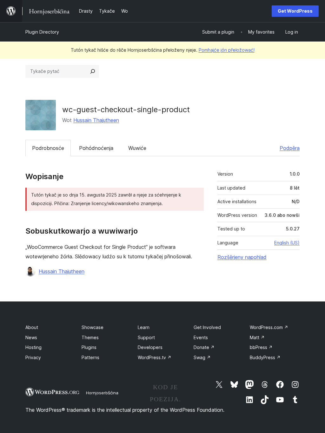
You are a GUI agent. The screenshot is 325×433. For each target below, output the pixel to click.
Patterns (90, 357)
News (31, 337)
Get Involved (207, 327)
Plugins (89, 347)
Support (146, 337)
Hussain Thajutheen (96, 120)
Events (201, 337)
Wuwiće (137, 148)
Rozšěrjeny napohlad (242, 257)
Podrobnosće (48, 148)
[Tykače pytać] (92, 71)
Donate (204, 347)
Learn (143, 327)
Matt (257, 337)
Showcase (92, 327)
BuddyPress (265, 357)
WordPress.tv (154, 357)
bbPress (261, 347)
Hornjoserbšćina (102, 392)
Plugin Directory (42, 32)
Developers (150, 347)
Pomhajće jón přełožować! (227, 50)
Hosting (33, 347)
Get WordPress (295, 11)
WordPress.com (269, 327)
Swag (202, 357)
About (31, 327)
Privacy (33, 357)
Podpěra (290, 148)
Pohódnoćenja (96, 148)
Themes (90, 337)
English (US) (287, 242)
